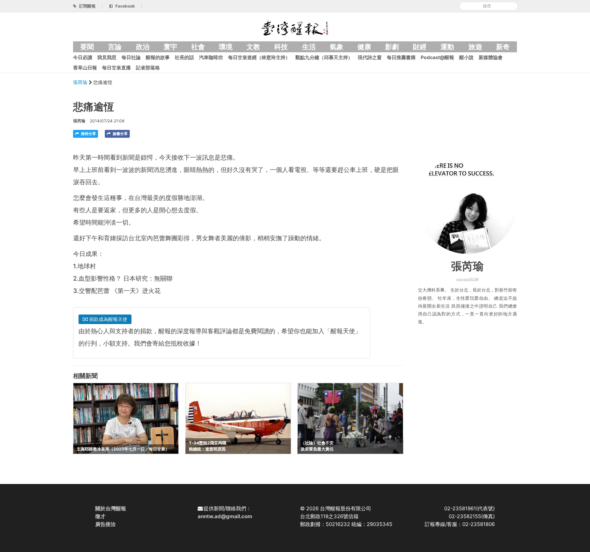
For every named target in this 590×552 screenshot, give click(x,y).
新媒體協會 (491, 57)
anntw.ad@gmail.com (225, 516)
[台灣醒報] (295, 27)
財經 (419, 47)
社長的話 (184, 57)
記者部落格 (148, 67)
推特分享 (88, 133)
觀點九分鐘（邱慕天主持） (324, 57)
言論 (115, 47)
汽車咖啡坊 (211, 57)
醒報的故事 (158, 57)
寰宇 (170, 47)
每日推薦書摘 (401, 57)
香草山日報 (85, 67)
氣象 (336, 47)
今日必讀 (82, 57)
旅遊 (475, 47)
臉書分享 (120, 133)
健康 (364, 47)
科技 (281, 47)
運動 (447, 47)
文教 (253, 47)
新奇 (503, 47)
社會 (198, 47)
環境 (226, 47)
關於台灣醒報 (110, 508)
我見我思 (106, 57)
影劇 (392, 47)
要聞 (87, 47)
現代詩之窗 (370, 57)
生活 (309, 47)
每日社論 (131, 57)
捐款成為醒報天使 (107, 319)
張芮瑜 (81, 82)
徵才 (100, 516)
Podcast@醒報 (437, 57)
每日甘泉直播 (116, 67)
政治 (143, 47)
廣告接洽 (105, 524)
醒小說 (466, 57)
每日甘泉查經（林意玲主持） (259, 57)
